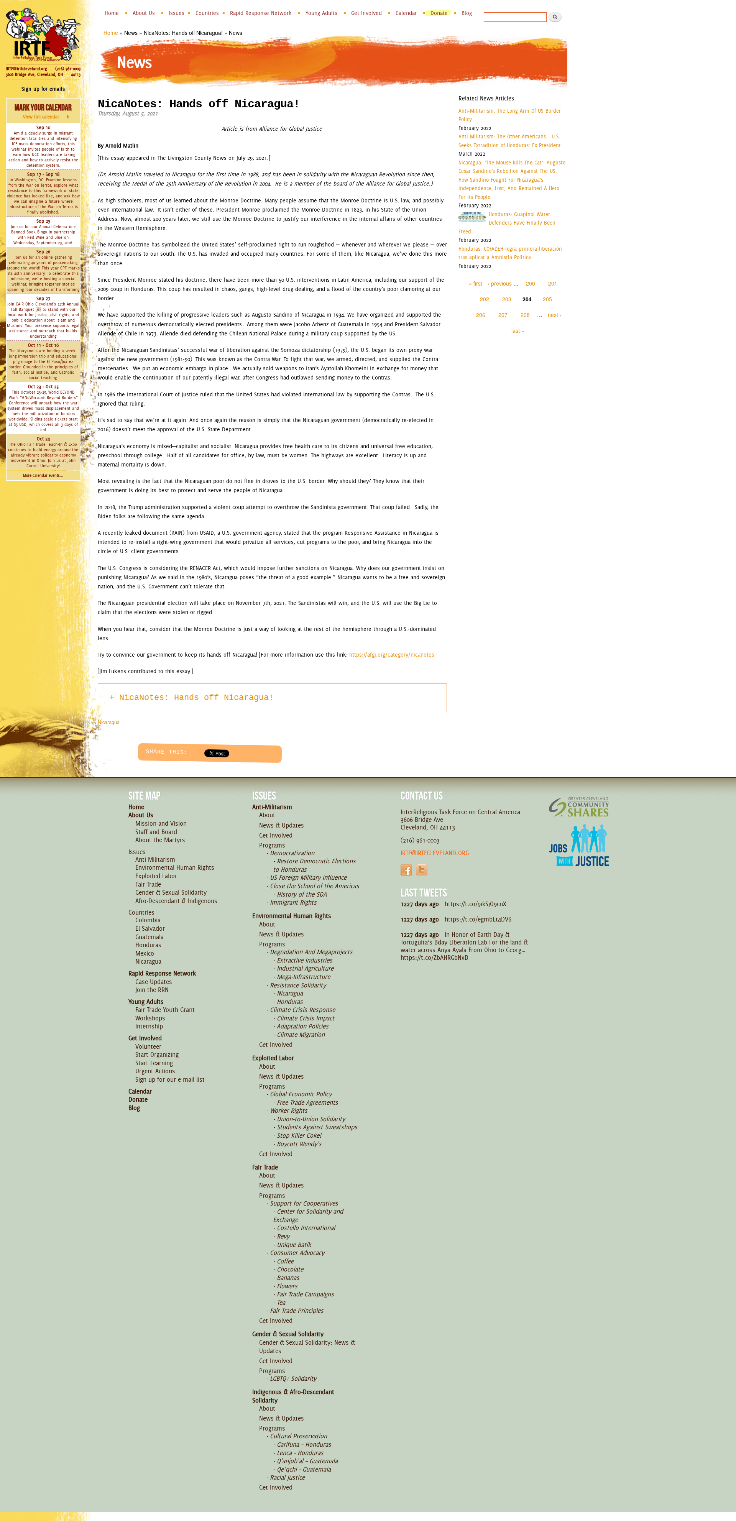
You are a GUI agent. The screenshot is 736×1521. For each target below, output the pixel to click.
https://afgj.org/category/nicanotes (391, 654)
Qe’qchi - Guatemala (304, 1469)
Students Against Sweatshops (317, 1127)
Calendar (406, 13)
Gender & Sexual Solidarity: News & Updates (307, 1347)
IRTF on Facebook (406, 869)
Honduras (148, 945)
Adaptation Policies (303, 1026)
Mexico (144, 953)
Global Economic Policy (301, 1094)
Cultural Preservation (298, 1436)
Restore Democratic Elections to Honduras (314, 865)
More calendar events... (43, 475)
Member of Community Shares (579, 806)
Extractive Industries (304, 960)
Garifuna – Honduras (304, 1444)
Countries (207, 13)
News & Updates (281, 825)
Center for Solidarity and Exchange (308, 1215)
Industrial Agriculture (305, 968)
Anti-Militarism (155, 859)
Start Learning (154, 1063)
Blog (467, 13)
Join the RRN (152, 990)
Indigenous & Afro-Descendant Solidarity (293, 1396)
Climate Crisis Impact (305, 1018)
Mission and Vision (161, 823)
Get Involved (366, 13)
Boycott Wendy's (299, 1144)
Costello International (306, 1228)
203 (506, 299)
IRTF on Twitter (421, 869)
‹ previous (500, 283)
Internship (149, 1026)
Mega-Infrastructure (303, 977)
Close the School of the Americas (314, 886)
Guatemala (149, 937)
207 (503, 315)
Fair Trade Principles (297, 1310)
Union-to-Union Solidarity (311, 1119)
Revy (283, 1236)
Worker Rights (288, 1110)
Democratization (292, 853)
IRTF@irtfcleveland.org (26, 68)
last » (517, 330)
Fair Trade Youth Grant (165, 1009)
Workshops (150, 1018)
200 (530, 283)
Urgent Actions (155, 1071)
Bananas (288, 1277)
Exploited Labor (156, 876)
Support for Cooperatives (304, 1203)
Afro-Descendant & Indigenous (176, 901)
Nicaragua (109, 722)
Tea (281, 1302)
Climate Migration (301, 1034)
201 (552, 283)
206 (480, 315)
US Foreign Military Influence (308, 877)
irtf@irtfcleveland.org (435, 853)
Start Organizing (157, 1054)
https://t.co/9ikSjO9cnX (475, 904)
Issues (176, 13)
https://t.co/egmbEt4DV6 (478, 919)
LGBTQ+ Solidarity (293, 1378)
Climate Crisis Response (302, 1009)
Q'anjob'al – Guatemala (307, 1461)
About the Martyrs (160, 840)
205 (547, 299)
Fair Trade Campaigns (305, 1294)
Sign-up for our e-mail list (170, 1079)
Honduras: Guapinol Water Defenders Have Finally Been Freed (506, 223)
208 (525, 315)
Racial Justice (287, 1477)
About (267, 815)
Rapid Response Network (261, 13)
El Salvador (150, 928)
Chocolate (290, 1269)
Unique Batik (294, 1244)
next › (555, 315)
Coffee (285, 1261)
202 (484, 299)
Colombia (148, 920)
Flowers (287, 1286)
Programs (272, 845)
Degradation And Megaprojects (311, 952)
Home (112, 13)
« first (475, 283)
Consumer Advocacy (297, 1253)
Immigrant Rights (293, 902)
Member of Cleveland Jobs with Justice (579, 854)
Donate (439, 13)
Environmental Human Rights (174, 867)
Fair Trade (148, 884)
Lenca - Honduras (300, 1453)
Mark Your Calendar (43, 111)
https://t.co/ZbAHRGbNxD (434, 957)
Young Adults (321, 13)
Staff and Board (156, 832)
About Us (144, 13)
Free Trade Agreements (307, 1102)
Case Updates (153, 982)
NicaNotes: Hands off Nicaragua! (196, 698)
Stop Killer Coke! (299, 1135)
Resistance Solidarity (298, 985)
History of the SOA (302, 894)
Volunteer (148, 1046)
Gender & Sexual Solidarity (171, 892)
